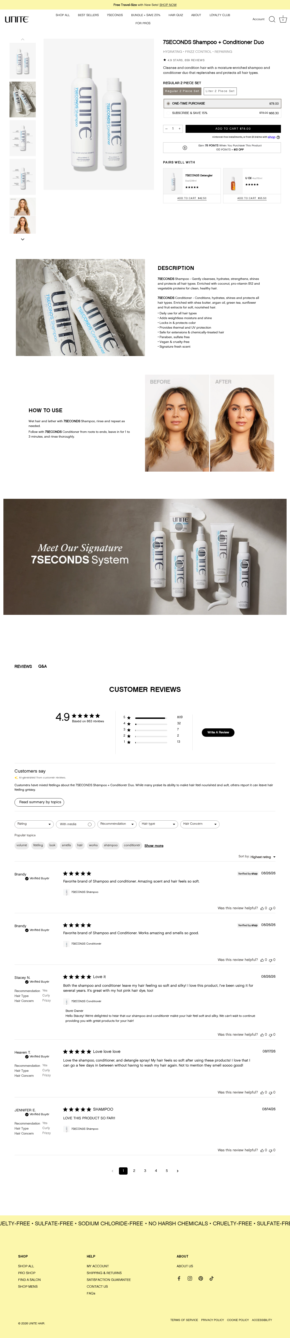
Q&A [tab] (42, 666)
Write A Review (218, 732)
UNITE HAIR (36, 1323)
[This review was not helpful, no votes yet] (270, 908)
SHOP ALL (63, 15)
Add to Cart (233, 128)
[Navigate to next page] (177, 1171)
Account (258, 19)
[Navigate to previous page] (112, 1171)
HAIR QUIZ (176, 15)
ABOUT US (185, 1266)
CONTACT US (97, 1286)
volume (22, 845)
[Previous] (22, 39)
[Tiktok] (211, 1278)
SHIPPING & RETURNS (104, 1273)
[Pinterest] (200, 1278)
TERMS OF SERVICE (184, 1320)
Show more (154, 845)
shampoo (111, 845)
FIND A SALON (29, 1279)
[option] (22, 60)
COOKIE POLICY (238, 1320)
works (93, 845)
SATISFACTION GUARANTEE (109, 1279)
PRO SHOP (26, 1273)
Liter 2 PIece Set (220, 91)
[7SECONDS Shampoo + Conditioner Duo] (22, 61)
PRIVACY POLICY (212, 1320)
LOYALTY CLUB (220, 15)
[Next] (22, 239)
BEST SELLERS (88, 15)
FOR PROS (142, 23)
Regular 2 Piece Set (182, 91)
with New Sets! (145, 5)
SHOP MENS (28, 1286)
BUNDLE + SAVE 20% (145, 15)
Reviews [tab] (23, 666)
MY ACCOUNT (98, 1266)
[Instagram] (190, 1278)
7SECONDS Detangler (199, 175)
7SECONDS (115, 15)
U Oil (248, 178)
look (52, 845)
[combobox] (34, 824)
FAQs (91, 1293)
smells (66, 845)
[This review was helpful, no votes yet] (262, 908)
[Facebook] (179, 1278)
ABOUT (196, 15)
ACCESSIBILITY (262, 1320)
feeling (38, 845)
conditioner (132, 845)
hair (80, 845)
